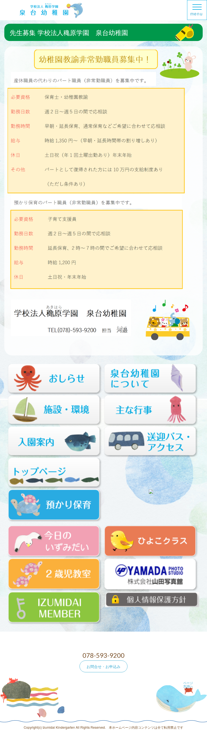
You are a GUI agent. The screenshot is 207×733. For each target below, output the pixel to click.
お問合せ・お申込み (103, 666)
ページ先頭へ (188, 684)
